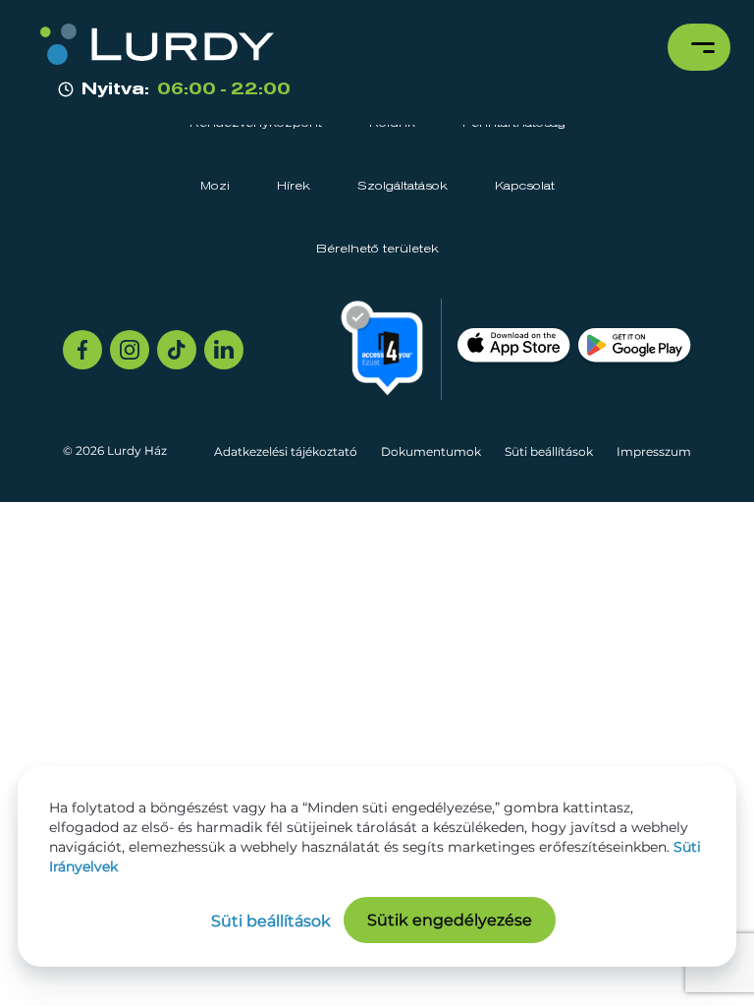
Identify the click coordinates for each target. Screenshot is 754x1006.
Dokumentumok (431, 451)
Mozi (215, 187)
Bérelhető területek (377, 249)
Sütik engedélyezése (449, 920)
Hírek (293, 187)
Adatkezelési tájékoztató (285, 451)
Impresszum (654, 451)
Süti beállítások (549, 451)
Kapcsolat (525, 187)
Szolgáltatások (402, 187)
